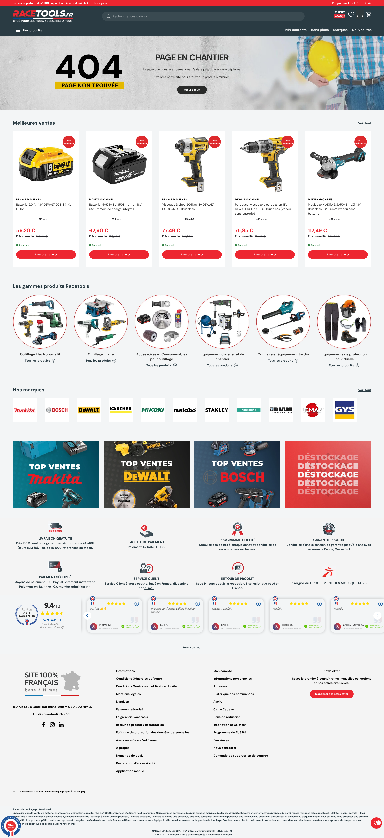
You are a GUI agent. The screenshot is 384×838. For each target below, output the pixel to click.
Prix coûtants (296, 30)
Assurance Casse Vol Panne (136, 740)
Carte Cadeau (223, 709)
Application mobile (130, 771)
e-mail (149, 588)
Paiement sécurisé (129, 709)
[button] (368, 14)
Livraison (122, 702)
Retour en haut (192, 647)
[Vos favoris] (351, 14)
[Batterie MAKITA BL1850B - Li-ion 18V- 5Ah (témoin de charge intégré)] (119, 164)
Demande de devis (129, 756)
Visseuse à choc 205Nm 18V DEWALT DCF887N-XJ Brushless (188, 207)
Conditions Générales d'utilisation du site (146, 686)
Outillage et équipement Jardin (283, 354)
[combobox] (203, 16)
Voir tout (364, 123)
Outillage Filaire (101, 354)
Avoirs (217, 702)
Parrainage (221, 740)
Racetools (27, 791)
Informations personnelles (232, 679)
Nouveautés (362, 30)
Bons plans (320, 30)
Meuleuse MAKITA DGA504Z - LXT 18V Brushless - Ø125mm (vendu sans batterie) (334, 209)
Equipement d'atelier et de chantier (222, 356)
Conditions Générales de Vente (139, 679)
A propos (122, 748)
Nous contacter (224, 748)
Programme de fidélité (229, 732)
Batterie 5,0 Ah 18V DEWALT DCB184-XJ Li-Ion (43, 207)
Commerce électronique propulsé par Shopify (59, 791)
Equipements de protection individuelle (344, 356)
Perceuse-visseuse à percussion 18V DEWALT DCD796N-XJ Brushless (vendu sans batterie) (263, 209)
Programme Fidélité (345, 3)
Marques (340, 30)
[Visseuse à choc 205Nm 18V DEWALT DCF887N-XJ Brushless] (192, 164)
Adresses (220, 686)
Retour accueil (192, 89)
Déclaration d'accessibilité (135, 763)
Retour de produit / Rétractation (140, 725)
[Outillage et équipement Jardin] (283, 322)
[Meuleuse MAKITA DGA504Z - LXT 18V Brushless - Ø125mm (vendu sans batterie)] (338, 164)
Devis (367, 3)
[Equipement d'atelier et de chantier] (222, 322)
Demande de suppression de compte (240, 756)
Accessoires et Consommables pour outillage (161, 356)
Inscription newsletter (229, 725)
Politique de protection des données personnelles (152, 732)
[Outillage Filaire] (101, 322)
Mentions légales (128, 694)
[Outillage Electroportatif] (40, 322)
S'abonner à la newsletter (331, 694)
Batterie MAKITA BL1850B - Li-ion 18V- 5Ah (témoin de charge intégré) (116, 207)
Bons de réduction (226, 717)
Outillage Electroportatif (40, 354)
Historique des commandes (233, 694)
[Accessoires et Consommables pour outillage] (162, 322)
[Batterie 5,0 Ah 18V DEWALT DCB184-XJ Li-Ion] (46, 164)
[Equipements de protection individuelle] (344, 322)
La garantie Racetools (132, 717)
